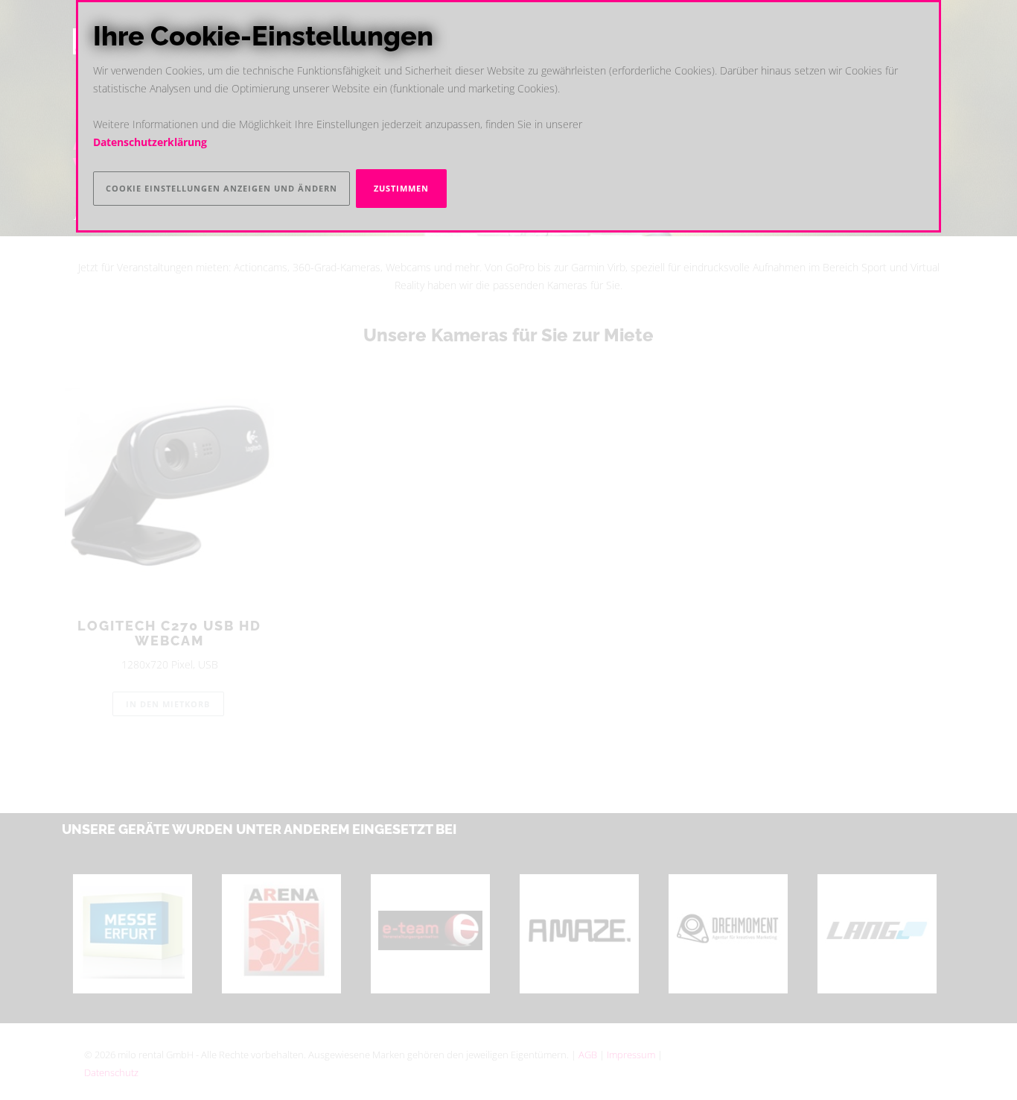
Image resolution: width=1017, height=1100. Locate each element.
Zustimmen (401, 188)
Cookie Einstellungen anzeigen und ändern (221, 188)
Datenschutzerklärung (150, 142)
